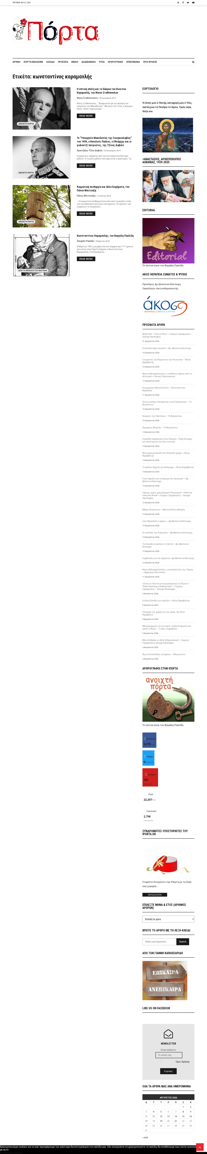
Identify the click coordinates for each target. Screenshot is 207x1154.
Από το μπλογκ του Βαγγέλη (32, 270)
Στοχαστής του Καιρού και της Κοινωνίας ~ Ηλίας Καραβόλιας (166, 361)
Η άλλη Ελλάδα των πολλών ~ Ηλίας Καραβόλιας (166, 600)
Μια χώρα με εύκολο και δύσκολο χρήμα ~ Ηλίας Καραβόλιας (166, 454)
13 (168, 1116)
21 (176, 1121)
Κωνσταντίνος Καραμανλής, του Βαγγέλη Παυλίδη (105, 235)
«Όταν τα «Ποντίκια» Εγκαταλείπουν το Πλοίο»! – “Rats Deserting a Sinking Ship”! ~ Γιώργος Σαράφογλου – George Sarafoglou (166, 586)
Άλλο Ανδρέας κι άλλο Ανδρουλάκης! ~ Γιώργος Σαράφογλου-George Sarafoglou (165, 641)
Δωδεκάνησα (89, 62)
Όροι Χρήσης (150, 62)
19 (161, 1121)
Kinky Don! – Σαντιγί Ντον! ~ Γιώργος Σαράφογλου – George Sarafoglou (167, 335)
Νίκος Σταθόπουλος (87, 98)
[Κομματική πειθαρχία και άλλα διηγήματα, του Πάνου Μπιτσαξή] (42, 206)
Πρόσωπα (63, 62)
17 (146, 1121)
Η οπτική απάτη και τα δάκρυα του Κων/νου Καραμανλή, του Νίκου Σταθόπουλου (101, 90)
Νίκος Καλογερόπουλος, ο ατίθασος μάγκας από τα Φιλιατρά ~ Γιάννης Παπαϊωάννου (167, 375)
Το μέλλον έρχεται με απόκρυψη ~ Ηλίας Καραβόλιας (168, 467)
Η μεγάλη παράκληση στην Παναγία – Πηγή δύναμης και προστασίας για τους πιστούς (167, 440)
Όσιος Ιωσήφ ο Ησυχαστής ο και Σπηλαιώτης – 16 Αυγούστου (167, 403)
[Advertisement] (149, 30)
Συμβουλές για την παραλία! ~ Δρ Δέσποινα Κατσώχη (168, 558)
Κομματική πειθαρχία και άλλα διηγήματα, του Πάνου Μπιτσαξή (103, 188)
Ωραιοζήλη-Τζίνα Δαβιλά (89, 150)
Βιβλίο (74, 62)
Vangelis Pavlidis (85, 241)
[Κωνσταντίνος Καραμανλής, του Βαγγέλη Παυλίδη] (42, 255)
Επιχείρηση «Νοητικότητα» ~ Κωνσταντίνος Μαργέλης (163, 389)
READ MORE (86, 116)
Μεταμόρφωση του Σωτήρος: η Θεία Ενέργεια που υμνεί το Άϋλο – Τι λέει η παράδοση (166, 627)
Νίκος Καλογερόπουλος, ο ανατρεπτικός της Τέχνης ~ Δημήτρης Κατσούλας (167, 571)
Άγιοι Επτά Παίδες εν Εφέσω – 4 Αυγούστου (163, 654)
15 (183, 1116)
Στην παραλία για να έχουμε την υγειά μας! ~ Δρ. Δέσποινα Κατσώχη (165, 480)
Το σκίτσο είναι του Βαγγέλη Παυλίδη (162, 265)
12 (161, 1116)
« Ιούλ (145, 1137)
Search (182, 941)
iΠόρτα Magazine (33, 62)
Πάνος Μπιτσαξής (86, 196)
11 (153, 1116)
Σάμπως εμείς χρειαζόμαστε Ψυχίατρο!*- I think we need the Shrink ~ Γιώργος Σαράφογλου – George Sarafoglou (167, 495)
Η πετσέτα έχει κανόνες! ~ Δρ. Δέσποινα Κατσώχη (166, 348)
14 (176, 1116)
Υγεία (102, 62)
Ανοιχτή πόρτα (26, 124)
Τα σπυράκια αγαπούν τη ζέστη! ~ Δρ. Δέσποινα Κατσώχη (165, 545)
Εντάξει (4, 1152)
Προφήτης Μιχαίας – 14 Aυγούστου (159, 427)
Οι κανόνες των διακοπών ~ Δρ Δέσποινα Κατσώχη (167, 532)
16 (190, 1116)
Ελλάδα (50, 62)
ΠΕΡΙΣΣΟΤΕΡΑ (155, 895)
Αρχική (16, 62)
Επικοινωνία (133, 62)
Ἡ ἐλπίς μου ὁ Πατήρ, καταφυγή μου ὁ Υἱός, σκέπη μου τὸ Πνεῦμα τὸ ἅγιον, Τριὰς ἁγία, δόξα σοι (167, 107)
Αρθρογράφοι (115, 62)
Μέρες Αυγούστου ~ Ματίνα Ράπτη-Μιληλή (163, 509)
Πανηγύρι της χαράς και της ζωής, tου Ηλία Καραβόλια (163, 613)
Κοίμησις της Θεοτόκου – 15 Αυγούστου (162, 416)
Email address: (168, 1049)
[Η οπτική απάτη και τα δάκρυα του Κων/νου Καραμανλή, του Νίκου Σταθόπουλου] (42, 108)
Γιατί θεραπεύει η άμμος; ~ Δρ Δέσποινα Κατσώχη (166, 521)
